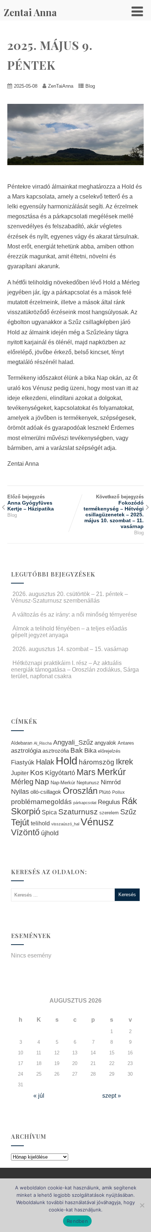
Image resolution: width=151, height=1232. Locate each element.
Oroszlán (80, 791)
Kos (37, 772)
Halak (45, 762)
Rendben (77, 1221)
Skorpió (25, 811)
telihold (40, 823)
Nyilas (20, 791)
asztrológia (26, 750)
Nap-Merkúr (63, 782)
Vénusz (97, 822)
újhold (50, 833)
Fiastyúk (22, 762)
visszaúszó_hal (65, 824)
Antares (126, 743)
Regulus (109, 802)
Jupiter (20, 773)
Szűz (128, 812)
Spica (49, 812)
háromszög (96, 762)
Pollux (118, 792)
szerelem (109, 812)
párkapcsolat (84, 802)
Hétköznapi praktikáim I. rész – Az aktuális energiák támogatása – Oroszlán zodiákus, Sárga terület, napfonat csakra (75, 669)
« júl (38, 1096)
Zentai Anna (30, 12)
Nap (42, 781)
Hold (66, 761)
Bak (76, 750)
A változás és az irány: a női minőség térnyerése (74, 614)
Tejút (20, 822)
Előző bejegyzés (30, 503)
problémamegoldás (41, 802)
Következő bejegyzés (114, 511)
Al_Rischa (43, 743)
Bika (90, 750)
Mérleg (22, 782)
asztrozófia (56, 751)
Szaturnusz (78, 811)
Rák (129, 801)
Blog (90, 86)
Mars (86, 772)
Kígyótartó (60, 773)
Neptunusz (88, 782)
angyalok (105, 742)
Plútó (105, 792)
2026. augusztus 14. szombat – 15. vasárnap (70, 649)
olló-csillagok (45, 792)
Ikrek (124, 761)
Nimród (111, 782)
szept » (111, 1096)
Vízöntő (25, 832)
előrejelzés (109, 751)
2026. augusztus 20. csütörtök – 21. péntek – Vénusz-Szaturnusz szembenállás (69, 597)
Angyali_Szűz (73, 742)
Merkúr (111, 772)
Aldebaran (21, 743)
